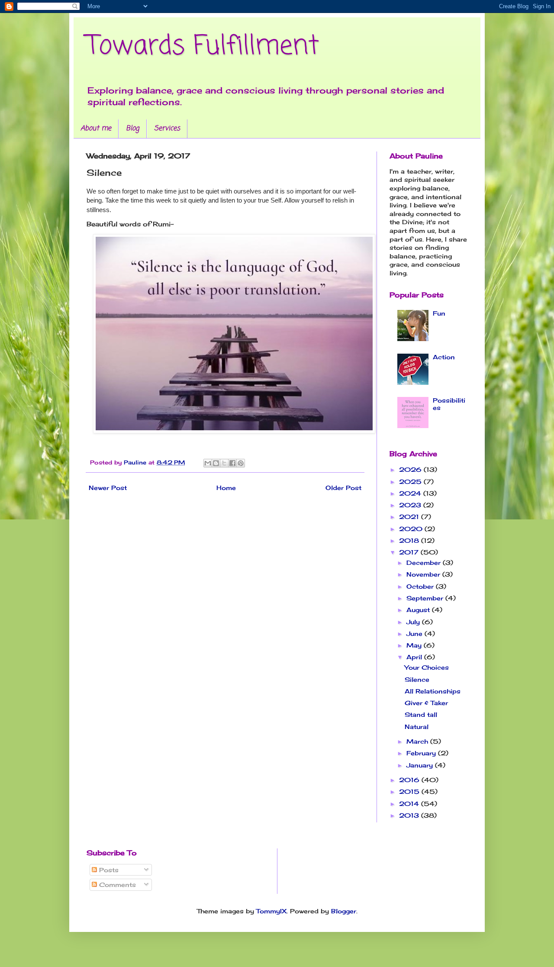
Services (167, 128)
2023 (411, 505)
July (414, 621)
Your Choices (427, 667)
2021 (410, 516)
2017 (410, 552)
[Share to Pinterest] (240, 463)
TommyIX (271, 911)
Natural (416, 726)
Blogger (343, 911)
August (419, 609)
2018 (410, 540)
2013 (410, 815)
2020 (412, 528)
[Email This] (207, 463)
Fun (439, 313)
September (425, 598)
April (415, 657)
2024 (411, 493)
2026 (411, 469)
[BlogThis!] (216, 463)
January (420, 765)
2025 (411, 481)
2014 (410, 803)
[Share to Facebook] (232, 463)
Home (226, 487)
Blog (132, 128)
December (424, 562)
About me (96, 128)
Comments (116, 884)
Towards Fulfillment (203, 46)
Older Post (343, 487)
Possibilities (449, 403)
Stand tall (421, 714)
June (415, 633)
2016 (410, 779)
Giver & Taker (426, 702)
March (418, 741)
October (421, 586)
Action (444, 357)
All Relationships (433, 691)
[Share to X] (224, 463)
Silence (417, 679)
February (422, 753)
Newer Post (108, 487)
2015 (410, 791)
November (424, 574)
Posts (108, 870)
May (415, 645)
